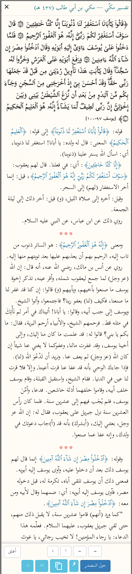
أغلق (12, 552)
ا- (27, 566)
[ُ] (73, 566)
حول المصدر (95, 566)
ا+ (42, 566)
